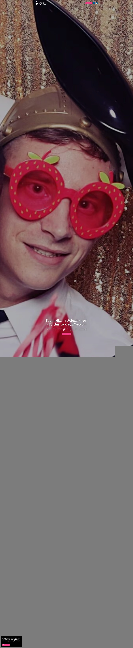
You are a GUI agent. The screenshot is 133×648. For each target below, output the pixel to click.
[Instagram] (97, 3)
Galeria (82, 3)
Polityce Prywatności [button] (16, 641)
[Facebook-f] (94, 3)
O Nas (77, 3)
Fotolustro (62, 3)
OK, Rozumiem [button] (6, 644)
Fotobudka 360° (70, 3)
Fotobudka (55, 3)
